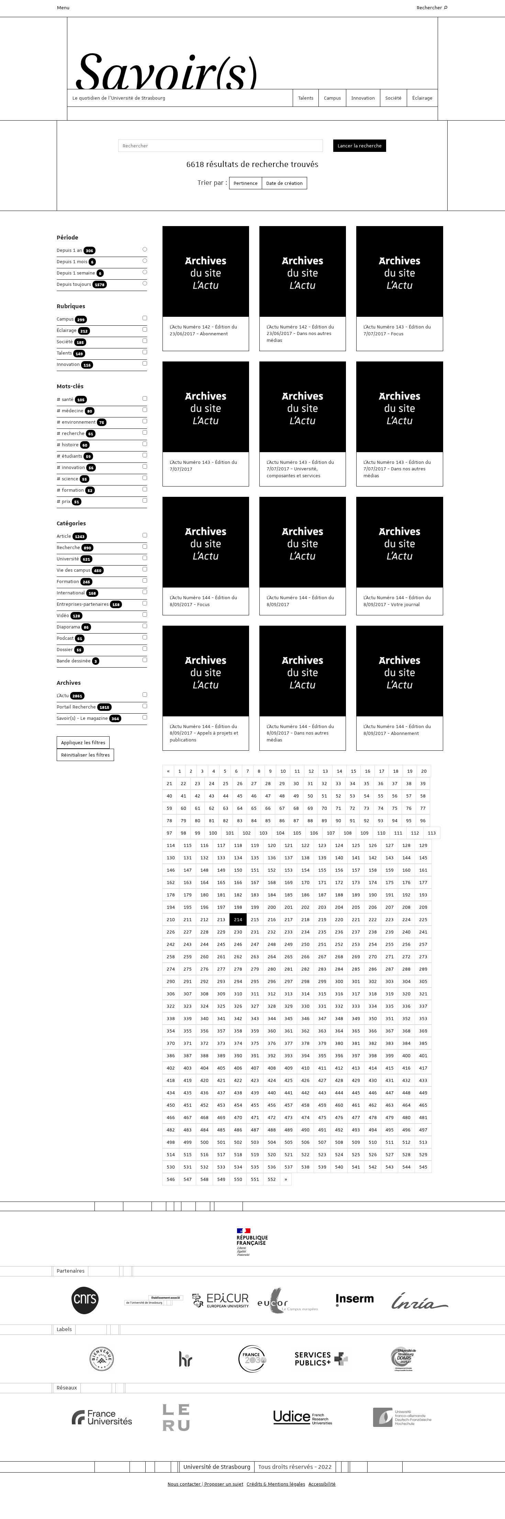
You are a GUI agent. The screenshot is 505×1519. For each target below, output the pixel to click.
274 (171, 969)
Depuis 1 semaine (79, 273)
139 (322, 858)
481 (423, 1117)
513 (423, 1142)
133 (221, 858)
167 (255, 882)
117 (221, 845)
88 (310, 820)
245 (221, 944)
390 (238, 1055)
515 (187, 1154)
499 (187, 1142)
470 (238, 1117)
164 (204, 882)
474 (305, 1117)
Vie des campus (79, 570)
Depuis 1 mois (75, 261)
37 (394, 783)
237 (356, 932)
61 (197, 808)
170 (305, 882)
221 (356, 919)
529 (423, 1154)
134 (238, 858)
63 (225, 808)
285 (356, 969)
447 (389, 1093)
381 (356, 1043)
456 (272, 1105)
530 (171, 1167)
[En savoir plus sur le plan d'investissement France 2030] (252, 1359)
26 (240, 783)
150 (238, 870)
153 (288, 870)
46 (254, 796)
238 (373, 932)
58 (423, 796)
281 (288, 969)
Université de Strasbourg (216, 1467)
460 (339, 1105)
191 (389, 895)
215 (255, 919)
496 (406, 1130)
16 (367, 771)
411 (322, 1068)
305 (423, 981)
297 (288, 981)
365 (356, 1031)
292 (204, 981)
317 (356, 994)
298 (305, 981)
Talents (305, 98)
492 (339, 1130)
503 (255, 1142)
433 (423, 1080)
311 (255, 994)
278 (238, 969)
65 (254, 808)
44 (225, 796)
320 (406, 994)
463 (389, 1105)
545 (423, 1167)
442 (305, 1093)
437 (221, 1093)
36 (380, 783)
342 (238, 1018)
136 (272, 858)
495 (389, 1130)
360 (272, 1031)
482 (171, 1130)
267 (322, 956)
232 (272, 932)
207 (389, 907)
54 (366, 796)
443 (322, 1093)
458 (305, 1105)
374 (238, 1043)
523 (322, 1154)
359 (255, 1031)
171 (322, 882)
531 (187, 1167)
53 (352, 796)
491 (322, 1130)
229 (221, 932)
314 (305, 994)
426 (305, 1080)
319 (389, 994)
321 (423, 994)
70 (324, 808)
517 (221, 1154)
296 (272, 981)
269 (356, 956)
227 (187, 932)
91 (352, 820)
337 (423, 1006)
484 (204, 1130)
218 (305, 919)
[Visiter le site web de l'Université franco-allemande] (403, 1417)
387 (187, 1055)
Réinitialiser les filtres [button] (85, 755)
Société (393, 98)
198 (238, 907)
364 (339, 1031)
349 (356, 1018)
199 (255, 907)
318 (373, 994)
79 (183, 820)
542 (373, 1167)
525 (356, 1154)
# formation (74, 490)
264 (272, 956)
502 (238, 1142)
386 (171, 1055)
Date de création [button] (284, 183)
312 (272, 994)
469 (221, 1117)
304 (406, 981)
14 (339, 771)
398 (373, 1055)
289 (423, 969)
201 (288, 907)
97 (169, 833)
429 (356, 1080)
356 (204, 1031)
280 (272, 969)
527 (389, 1154)
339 (187, 1018)
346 (305, 1018)
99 (197, 833)
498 (171, 1142)
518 (238, 1154)
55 (380, 796)
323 (187, 1006)
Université (73, 559)
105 (297, 833)
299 (322, 981)
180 (204, 895)
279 (255, 969)
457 (288, 1105)
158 (373, 870)
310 (238, 994)
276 (204, 969)
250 (305, 944)
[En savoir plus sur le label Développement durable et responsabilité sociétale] (403, 1359)
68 (296, 808)
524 (339, 1154)
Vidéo (68, 615)
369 (423, 1031)
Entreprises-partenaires (88, 604)
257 (423, 944)
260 (204, 956)
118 (238, 845)
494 (373, 1130)
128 (406, 845)
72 (352, 808)
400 (406, 1055)
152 (272, 870)
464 (406, 1105)
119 (255, 845)
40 (169, 796)
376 (272, 1043)
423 (255, 1080)
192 (406, 895)
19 (410, 771)
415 (389, 1068)
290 (171, 981)
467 (187, 1117)
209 (423, 907)
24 (211, 783)
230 (238, 932)
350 (373, 1018)
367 (389, 1031)
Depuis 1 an (75, 250)
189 (356, 895)
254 (373, 944)
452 (204, 1105)
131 (187, 858)
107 (331, 833)
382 (373, 1043)
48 (282, 796)
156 (339, 870)
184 (272, 895)
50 (310, 796)
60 (183, 808)
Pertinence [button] (246, 183)
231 (255, 932)
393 (288, 1055)
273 (423, 956)
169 (288, 882)
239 (389, 932)
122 (305, 845)
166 (238, 882)
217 (288, 919)
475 (322, 1117)
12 (311, 771)
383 (389, 1043)
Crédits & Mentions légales (276, 1484)
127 (389, 845)
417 (423, 1068)
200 (272, 907)
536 (272, 1167)
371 (187, 1043)
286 (373, 969)
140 (339, 858)
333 (356, 1006)
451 (187, 1105)
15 (353, 771)
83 (240, 820)
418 (171, 1080)
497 (423, 1130)
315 (322, 994)
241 (423, 932)
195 (187, 907)
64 (240, 808)
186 (305, 895)
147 (187, 870)
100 (213, 833)
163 (187, 882)
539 (322, 1167)
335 (389, 1006)
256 (406, 944)
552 (272, 1179)
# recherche (75, 433)
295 (255, 981)
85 (268, 820)
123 (322, 845)
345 (288, 1018)
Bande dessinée (77, 661)
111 (398, 833)
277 (221, 969)
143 (389, 858)
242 (171, 944)
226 (171, 932)
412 (339, 1068)
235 (322, 932)
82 (225, 820)
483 (187, 1130)
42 (197, 796)
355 (187, 1031)
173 (356, 882)
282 (305, 969)
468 (204, 1117)
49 (296, 796)
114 (171, 845)
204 (339, 907)
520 (272, 1154)
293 (221, 981)
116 (204, 845)
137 (288, 858)
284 (339, 969)
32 (324, 783)
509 (356, 1142)
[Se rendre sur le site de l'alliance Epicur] (219, 1300)
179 (187, 895)
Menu (63, 7)
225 (423, 919)
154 (305, 870)
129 (423, 845)
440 (272, 1093)
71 (338, 808)
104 (280, 833)
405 (221, 1068)
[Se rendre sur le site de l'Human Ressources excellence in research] (185, 1359)
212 (204, 919)
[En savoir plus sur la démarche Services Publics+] (319, 1359)
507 (322, 1142)
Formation (73, 581)
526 (373, 1154)
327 (255, 1006)
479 (389, 1117)
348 (339, 1018)
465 (423, 1105)
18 (396, 771)
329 (288, 1006)
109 (364, 833)
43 (211, 796)
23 (197, 783)
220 (339, 919)
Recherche (74, 547)
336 (406, 1006)
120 (272, 845)
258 (171, 956)
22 (183, 783)
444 (339, 1093)
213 (221, 919)
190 (373, 895)
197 (221, 907)
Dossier (69, 649)
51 (324, 796)
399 (389, 1055)
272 (406, 956)
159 (389, 870)
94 (394, 820)
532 (204, 1167)
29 (282, 783)
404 (204, 1068)
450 (171, 1105)
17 (381, 771)
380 (339, 1043)
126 (373, 845)
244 (204, 944)
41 (183, 796)
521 (288, 1154)
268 (339, 956)
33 (338, 783)
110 (381, 833)
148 (204, 870)
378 (305, 1043)
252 (339, 944)
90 (338, 820)
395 (322, 1055)
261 (221, 956)
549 (221, 1179)
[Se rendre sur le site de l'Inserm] (353, 1300)
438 (238, 1093)
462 (373, 1105)
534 (238, 1167)
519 (255, 1154)
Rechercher (432, 7)
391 (255, 1055)
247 (255, 944)
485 (221, 1130)
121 (288, 845)
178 (171, 895)
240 (406, 932)
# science (72, 479)
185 (288, 895)
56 (394, 796)
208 (406, 907)
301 (356, 981)
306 (171, 994)
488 (272, 1130)
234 (305, 932)
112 (415, 833)
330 (305, 1006)
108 (348, 833)
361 (288, 1031)
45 (240, 796)
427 (322, 1080)
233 (288, 932)
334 (373, 1006)
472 (272, 1117)
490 (305, 1130)
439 (255, 1093)
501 (221, 1142)
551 (255, 1179)
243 (187, 944)
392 (272, 1055)
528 (406, 1154)
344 (272, 1018)
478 (373, 1117)
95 (409, 820)
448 (406, 1093)
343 (255, 1018)
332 (339, 1006)
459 (322, 1105)
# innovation (75, 467)
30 (296, 783)
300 (339, 981)
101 (230, 833)
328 (272, 1006)
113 (432, 833)
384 (406, 1043)
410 (305, 1068)
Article (71, 536)
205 (356, 907)
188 (339, 895)
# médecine (74, 410)
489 (288, 1130)
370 (171, 1043)
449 (423, 1093)
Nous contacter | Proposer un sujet (205, 1484)
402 (171, 1068)
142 (373, 858)
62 (211, 808)
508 (339, 1142)
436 (204, 1093)
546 (171, 1179)
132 (204, 858)
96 (423, 820)
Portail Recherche (83, 707)
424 (272, 1080)
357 (221, 1031)
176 (406, 882)
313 (288, 994)
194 (171, 907)
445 (356, 1093)
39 (423, 783)
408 (272, 1068)
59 (169, 808)
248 (272, 944)
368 (406, 1031)
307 (187, 994)
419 (187, 1080)
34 (352, 783)
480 (406, 1117)
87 (296, 820)
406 (238, 1068)
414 (373, 1068)
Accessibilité (322, 1484)
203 (322, 907)
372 (204, 1043)
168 (272, 882)
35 (366, 783)
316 (339, 994)
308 (204, 994)
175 (389, 882)
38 (409, 783)
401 (423, 1055)
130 (171, 858)
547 (187, 1179)
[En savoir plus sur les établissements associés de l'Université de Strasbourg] (152, 1301)
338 (171, 1018)
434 (171, 1093)
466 (171, 1117)
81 (211, 820)
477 (356, 1117)
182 (238, 895)
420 (204, 1080)
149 (221, 870)
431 (389, 1080)
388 (204, 1055)
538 (305, 1167)
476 (339, 1117)
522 (305, 1154)
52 (338, 796)
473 (288, 1117)
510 (373, 1142)
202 (305, 907)
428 (339, 1080)
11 (297, 771)
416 (406, 1068)
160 (406, 870)
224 (406, 919)
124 (339, 845)
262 (238, 956)
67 (282, 808)
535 (255, 1167)
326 (238, 1006)
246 (238, 944)
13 (325, 771)
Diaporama (73, 627)
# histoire (72, 445)
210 (171, 919)
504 (272, 1142)
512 (406, 1142)
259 (187, 956)
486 (238, 1130)
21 (169, 783)
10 (283, 771)
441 (288, 1093)
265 (288, 956)
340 (204, 1018)
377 (288, 1043)
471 (255, 1117)
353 (423, 1018)
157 (356, 870)
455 (255, 1105)
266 (305, 956)
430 (373, 1080)
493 (356, 1130)
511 (389, 1142)
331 (322, 1006)
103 (263, 833)
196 (204, 907)
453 (221, 1105)
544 (406, 1167)
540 (339, 1167)
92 (366, 820)
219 (322, 919)
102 (247, 833)
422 (238, 1080)
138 (305, 858)
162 (171, 882)
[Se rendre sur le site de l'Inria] (420, 1300)
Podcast (69, 638)
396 (339, 1055)
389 (221, 1055)
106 (314, 833)
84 (254, 820)
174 (373, 882)
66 (268, 808)
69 (310, 808)
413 (356, 1068)
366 (373, 1031)
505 (288, 1142)
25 (225, 783)
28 (268, 783)
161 (423, 870)
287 (389, 969)
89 (324, 820)
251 (322, 944)
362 (305, 1031)
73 (366, 808)
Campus (332, 98)
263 (255, 956)
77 (423, 808)
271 (389, 956)
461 (356, 1105)
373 (221, 1043)
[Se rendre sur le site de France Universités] (102, 1417)
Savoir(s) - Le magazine (88, 718)
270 (373, 956)
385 (423, 1043)
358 (238, 1031)
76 (409, 808)
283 (322, 969)
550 (238, 1179)
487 (255, 1130)
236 (339, 932)
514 (171, 1154)
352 (406, 1018)
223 (389, 919)
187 (322, 895)
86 (282, 820)
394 (305, 1055)
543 (389, 1167)
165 (221, 882)
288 (406, 969)
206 (373, 907)
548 (204, 1179)
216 (272, 919)
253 (356, 944)
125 (356, 845)
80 (197, 820)
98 (183, 833)
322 (171, 1006)
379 (322, 1043)
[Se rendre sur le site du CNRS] (85, 1300)
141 (356, 858)
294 (238, 981)
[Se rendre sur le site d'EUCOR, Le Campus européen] (286, 1300)
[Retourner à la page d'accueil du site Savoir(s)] (162, 77)
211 (187, 919)
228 (204, 932)
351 (389, 1018)
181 (221, 895)
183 (255, 895)
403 (187, 1068)
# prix (68, 501)
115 (187, 845)
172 (339, 882)
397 (356, 1055)
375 (255, 1043)
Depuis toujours (80, 284)
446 (373, 1093)
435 (187, 1093)
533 (221, 1167)
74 (380, 808)
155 (322, 870)
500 (204, 1142)
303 (389, 981)
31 (310, 783)
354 (171, 1031)
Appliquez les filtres (83, 742)
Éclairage (422, 98)
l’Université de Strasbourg (136, 98)
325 (221, 1006)
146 (171, 870)
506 (305, 1142)
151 (255, 870)
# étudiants (74, 456)
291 (187, 981)
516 (204, 1154)
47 (268, 796)
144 (406, 858)
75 (394, 808)
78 (169, 820)
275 (187, 969)
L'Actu (69, 695)
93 (380, 820)
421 (221, 1080)
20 (424, 771)
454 (238, 1105)
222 (373, 919)
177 (423, 882)
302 (373, 981)
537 (288, 1167)
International (76, 593)
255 (389, 944)
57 (409, 796)
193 (423, 895)
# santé (71, 399)
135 (255, 858)
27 (254, 783)
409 (288, 1068)
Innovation (363, 98)
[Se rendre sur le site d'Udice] (303, 1417)
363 (322, 1031)
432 (406, 1080)
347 (322, 1018)
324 (204, 1006)
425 (288, 1080)
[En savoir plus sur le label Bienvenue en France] (102, 1359)
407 (255, 1068)
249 (288, 944)
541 (356, 1167)
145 (423, 858)
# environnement (80, 422)
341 (221, 1018)
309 (221, 994)
